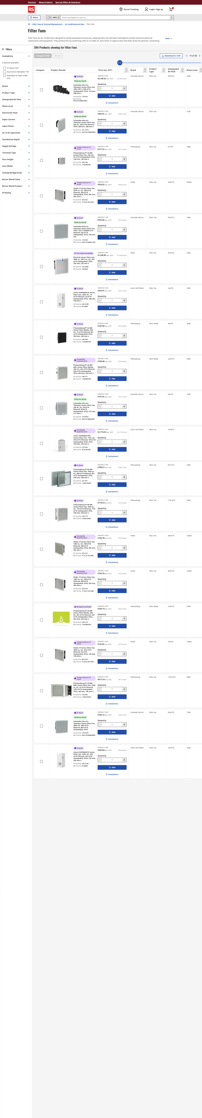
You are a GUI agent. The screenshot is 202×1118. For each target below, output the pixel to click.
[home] (29, 24)
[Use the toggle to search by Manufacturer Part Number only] (59, 17)
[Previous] (186, 55)
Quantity (102, 84)
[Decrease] (100, 88)
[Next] (199, 55)
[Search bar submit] (171, 17)
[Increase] (124, 88)
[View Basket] (171, 9)
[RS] (31, 9)
